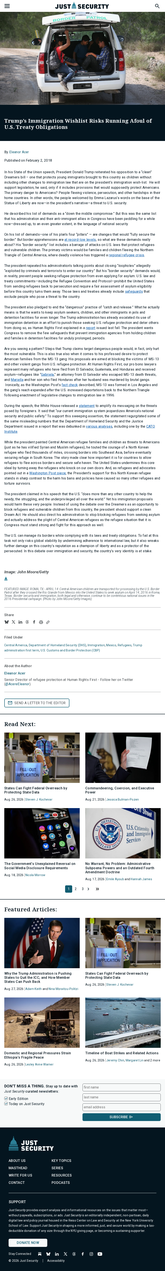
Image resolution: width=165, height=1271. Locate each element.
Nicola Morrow (35, 875)
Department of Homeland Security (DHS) (57, 645)
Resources (62, 1175)
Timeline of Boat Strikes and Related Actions (122, 1053)
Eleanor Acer (19, 152)
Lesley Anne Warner (39, 1064)
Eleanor (14, 673)
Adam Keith (33, 989)
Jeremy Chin (115, 1060)
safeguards (134, 291)
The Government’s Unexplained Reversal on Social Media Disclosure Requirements (40, 866)
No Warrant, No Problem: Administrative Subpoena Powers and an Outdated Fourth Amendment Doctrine (119, 868)
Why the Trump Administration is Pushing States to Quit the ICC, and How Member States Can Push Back (38, 977)
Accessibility (56, 1260)
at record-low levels (80, 240)
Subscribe (119, 1117)
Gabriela (47, 375)
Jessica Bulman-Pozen (122, 799)
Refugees (124, 645)
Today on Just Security (26, 1104)
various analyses (99, 426)
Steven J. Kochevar (38, 799)
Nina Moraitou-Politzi (63, 989)
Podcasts (61, 1183)
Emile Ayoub (115, 879)
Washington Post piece (47, 473)
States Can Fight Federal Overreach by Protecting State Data (35, 790)
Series (57, 1168)
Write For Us (20, 1175)
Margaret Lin (135, 1060)
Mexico (111, 645)
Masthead (18, 1168)
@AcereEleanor (17, 684)
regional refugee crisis (126, 255)
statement (87, 406)
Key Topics (61, 1161)
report (90, 328)
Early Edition (18, 1099)
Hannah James (141, 879)
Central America (15, 645)
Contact (17, 1183)
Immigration (96, 645)
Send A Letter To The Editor (40, 703)
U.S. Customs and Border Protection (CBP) (70, 650)
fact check (70, 385)
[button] (157, 5)
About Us (17, 1161)
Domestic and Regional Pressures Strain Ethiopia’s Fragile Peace (37, 1055)
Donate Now (28, 1243)
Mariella (17, 380)
